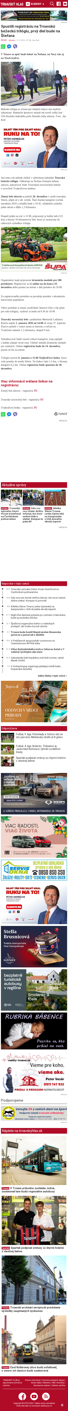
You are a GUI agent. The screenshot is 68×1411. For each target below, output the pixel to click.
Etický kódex (36, 1383)
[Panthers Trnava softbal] (34, 1113)
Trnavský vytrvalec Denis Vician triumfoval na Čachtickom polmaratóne (11, 513)
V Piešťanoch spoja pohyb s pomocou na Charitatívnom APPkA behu (33, 642)
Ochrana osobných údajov (53, 1380)
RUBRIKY (37, 4)
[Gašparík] (34, 946)
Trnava (5, 1188)
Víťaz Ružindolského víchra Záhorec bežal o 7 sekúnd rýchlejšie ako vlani (37, 650)
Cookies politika (58, 1385)
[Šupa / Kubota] (34, 249)
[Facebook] (59, 3)
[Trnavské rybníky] (34, 16)
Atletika (12, 40)
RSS (53, 1383)
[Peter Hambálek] (34, 903)
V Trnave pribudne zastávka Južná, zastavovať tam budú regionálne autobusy (28, 1190)
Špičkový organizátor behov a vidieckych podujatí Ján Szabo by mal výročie (32, 625)
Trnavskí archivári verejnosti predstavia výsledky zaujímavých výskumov (31, 1309)
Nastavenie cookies (42, 1385)
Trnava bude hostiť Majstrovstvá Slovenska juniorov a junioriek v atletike (36, 633)
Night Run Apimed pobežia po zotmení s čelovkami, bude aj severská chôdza (38, 616)
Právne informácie (32, 1380)
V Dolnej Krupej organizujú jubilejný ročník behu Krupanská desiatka (36, 668)
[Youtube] (65, 3)
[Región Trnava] (34, 990)
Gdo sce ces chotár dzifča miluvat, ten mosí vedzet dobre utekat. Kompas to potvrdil (33, 515)
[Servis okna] (34, 870)
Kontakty (60, 1383)
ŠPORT (4, 40)
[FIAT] (34, 837)
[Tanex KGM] (34, 793)
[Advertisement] (31, 448)
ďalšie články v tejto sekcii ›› (52, 676)
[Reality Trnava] (34, 1072)
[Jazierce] (34, 701)
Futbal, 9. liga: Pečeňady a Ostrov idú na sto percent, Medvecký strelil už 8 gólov (39, 736)
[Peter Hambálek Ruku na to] (34, 145)
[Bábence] (34, 1031)
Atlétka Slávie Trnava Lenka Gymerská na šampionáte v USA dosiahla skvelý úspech (54, 515)
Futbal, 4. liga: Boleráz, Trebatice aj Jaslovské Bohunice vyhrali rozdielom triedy (38, 749)
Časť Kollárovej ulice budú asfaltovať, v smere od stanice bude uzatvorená (29, 1369)
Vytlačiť (62, 413)
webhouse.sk (46, 1406)
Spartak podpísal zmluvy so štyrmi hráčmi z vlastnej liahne (41, 759)
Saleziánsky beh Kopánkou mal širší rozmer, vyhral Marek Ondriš (37, 659)
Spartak (5, 1248)
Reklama (47, 1383)
